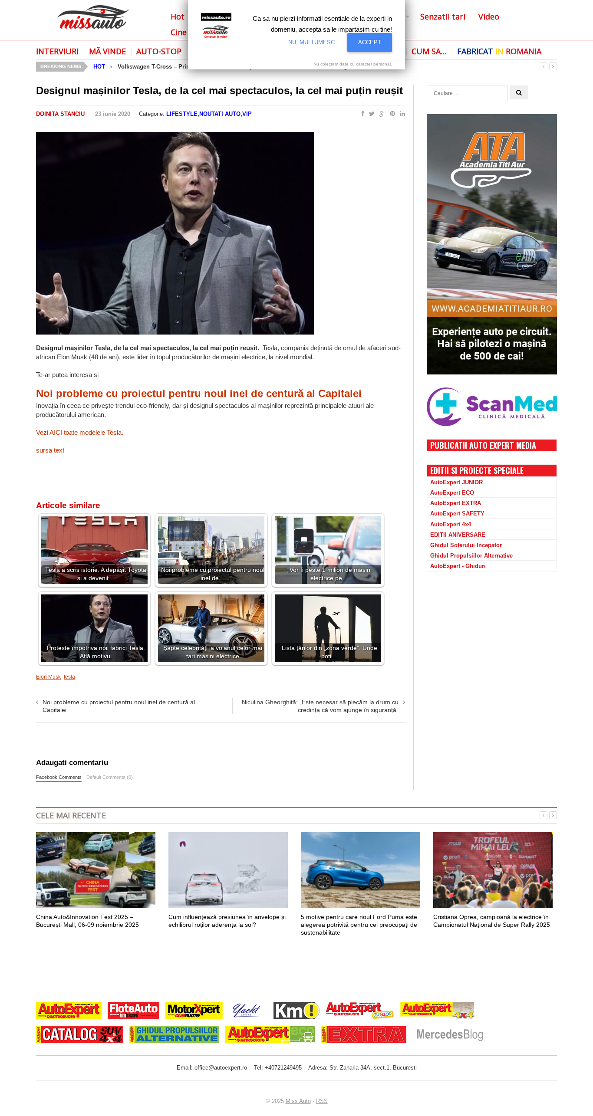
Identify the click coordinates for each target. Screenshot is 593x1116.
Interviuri (57, 51)
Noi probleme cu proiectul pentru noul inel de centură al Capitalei (199, 393)
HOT (99, 66)
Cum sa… (429, 51)
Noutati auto (219, 114)
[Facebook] (361, 114)
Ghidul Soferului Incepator (466, 545)
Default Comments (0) (109, 777)
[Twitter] (370, 114)
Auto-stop (158, 51)
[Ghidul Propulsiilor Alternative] (174, 1035)
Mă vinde (107, 51)
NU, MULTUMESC (311, 42)
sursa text (50, 450)
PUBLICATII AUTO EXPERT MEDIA (483, 445)
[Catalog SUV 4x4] (79, 1035)
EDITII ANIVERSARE (457, 535)
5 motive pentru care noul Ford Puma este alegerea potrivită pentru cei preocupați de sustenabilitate (359, 924)
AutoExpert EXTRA (455, 503)
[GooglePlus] (380, 114)
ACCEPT (369, 42)
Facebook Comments (59, 777)
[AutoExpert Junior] (360, 1011)
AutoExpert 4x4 (450, 524)
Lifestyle (182, 114)
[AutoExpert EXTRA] (363, 1035)
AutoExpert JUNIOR (456, 482)
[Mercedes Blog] (449, 1035)
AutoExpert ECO (452, 492)
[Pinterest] (390, 114)
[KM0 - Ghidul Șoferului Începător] (296, 1011)
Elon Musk (48, 677)
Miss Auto (298, 1101)
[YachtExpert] (247, 1011)
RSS (322, 1101)
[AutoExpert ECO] (270, 1035)
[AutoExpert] (69, 1011)
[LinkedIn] (400, 114)
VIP (247, 114)
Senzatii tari (442, 16)
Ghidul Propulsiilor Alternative (471, 555)
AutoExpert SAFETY (457, 513)
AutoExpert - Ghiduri (458, 566)
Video (488, 16)
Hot (177, 16)
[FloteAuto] (133, 1011)
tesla (69, 677)
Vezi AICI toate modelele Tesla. (79, 432)
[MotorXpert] (194, 1011)
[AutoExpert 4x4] (437, 1011)
